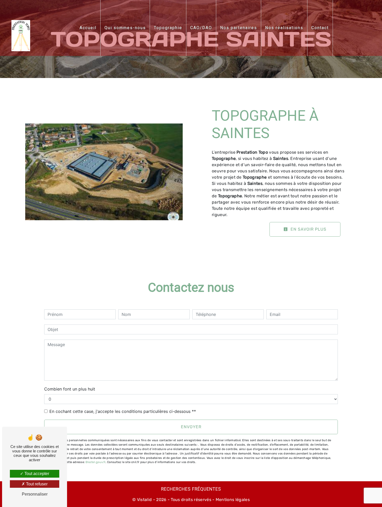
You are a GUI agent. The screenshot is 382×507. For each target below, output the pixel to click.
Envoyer (191, 426)
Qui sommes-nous (125, 27)
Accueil (88, 27)
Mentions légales (232, 499)
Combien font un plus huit (69, 389)
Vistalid (144, 499)
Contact (320, 27)
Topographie (168, 27)
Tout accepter (36, 473)
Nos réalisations (284, 27)
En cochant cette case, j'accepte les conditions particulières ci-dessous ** (122, 411)
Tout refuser (36, 484)
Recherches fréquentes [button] (191, 489)
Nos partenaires (238, 27)
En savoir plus (307, 229)
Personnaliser (35, 494)
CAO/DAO (201, 27)
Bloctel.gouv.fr (95, 462)
